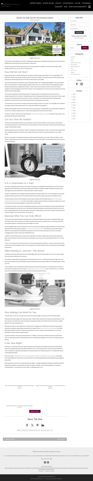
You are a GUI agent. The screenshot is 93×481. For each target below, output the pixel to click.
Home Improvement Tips (75, 74)
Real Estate (25, 430)
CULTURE (77, 3)
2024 (74, 99)
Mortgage (72, 72)
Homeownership (74, 64)
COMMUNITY (59, 7)
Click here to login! (79, 38)
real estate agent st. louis (47, 430)
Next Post (61, 439)
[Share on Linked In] (43, 425)
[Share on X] (32, 425)
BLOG (65, 7)
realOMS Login (59, 478)
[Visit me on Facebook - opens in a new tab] (77, 84)
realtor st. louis (73, 70)
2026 (74, 94)
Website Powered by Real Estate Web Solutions (46, 476)
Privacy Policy (41, 471)
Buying (19, 430)
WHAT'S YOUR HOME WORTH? (78, 7)
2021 (74, 108)
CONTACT (58, 3)
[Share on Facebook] (27, 425)
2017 (74, 118)
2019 (74, 113)
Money (72, 68)
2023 (74, 102)
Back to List (34, 411)
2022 (74, 105)
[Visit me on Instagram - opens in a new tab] (81, 84)
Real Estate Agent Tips (35, 430)
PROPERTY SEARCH (36, 3)
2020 (74, 110)
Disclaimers (54, 478)
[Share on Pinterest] (37, 425)
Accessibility (47, 471)
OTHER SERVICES (68, 3)
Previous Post (10, 439)
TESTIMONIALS (86, 3)
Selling (72, 58)
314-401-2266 (48, 459)
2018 (74, 116)
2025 (74, 97)
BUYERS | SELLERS (48, 3)
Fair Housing (52, 471)
